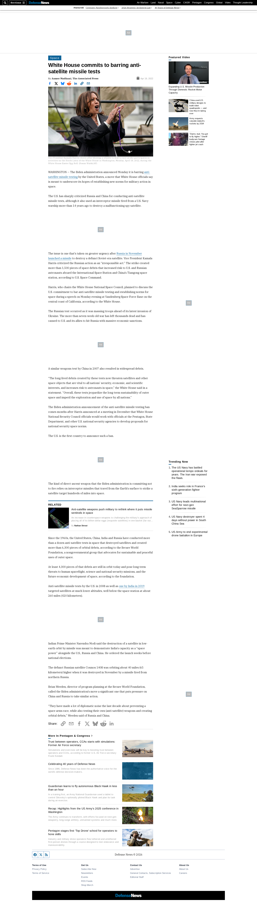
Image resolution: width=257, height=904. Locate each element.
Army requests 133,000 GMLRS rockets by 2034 (196, 121)
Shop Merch (87, 885)
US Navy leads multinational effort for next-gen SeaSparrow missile (189, 505)
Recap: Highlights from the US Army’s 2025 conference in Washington (83, 810)
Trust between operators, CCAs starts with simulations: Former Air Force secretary (81, 743)
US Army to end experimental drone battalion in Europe (189, 533)
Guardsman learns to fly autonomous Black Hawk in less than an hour (82, 788)
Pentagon (197, 2)
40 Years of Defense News (167, 7)
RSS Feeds (86, 881)
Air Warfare (142, 2)
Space (169, 2)
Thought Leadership (243, 2)
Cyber (178, 2)
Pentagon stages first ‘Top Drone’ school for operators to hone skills (82, 832)
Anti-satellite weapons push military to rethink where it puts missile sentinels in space (111, 511)
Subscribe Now (88, 869)
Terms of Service (40, 873)
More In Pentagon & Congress (69, 735)
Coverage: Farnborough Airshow (101, 7)
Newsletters (87, 873)
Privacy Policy (39, 869)
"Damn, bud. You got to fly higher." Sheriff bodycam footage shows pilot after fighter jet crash (198, 139)
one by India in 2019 (132, 586)
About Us (183, 869)
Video (227, 2)
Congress (209, 2)
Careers (183, 873)
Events (84, 877)
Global (219, 2)
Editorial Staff (137, 877)
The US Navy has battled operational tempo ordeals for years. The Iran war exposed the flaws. (189, 472)
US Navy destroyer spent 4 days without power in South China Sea (189, 520)
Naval (161, 2)
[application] (189, 72)
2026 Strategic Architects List (136, 7)
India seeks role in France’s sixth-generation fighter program (188, 490)
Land (153, 2)
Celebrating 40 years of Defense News (71, 763)
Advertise (135, 869)
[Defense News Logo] (39, 2)
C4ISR (186, 2)
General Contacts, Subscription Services (150, 873)
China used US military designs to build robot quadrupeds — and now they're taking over (197, 107)
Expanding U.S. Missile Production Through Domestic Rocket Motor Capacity (186, 89)
